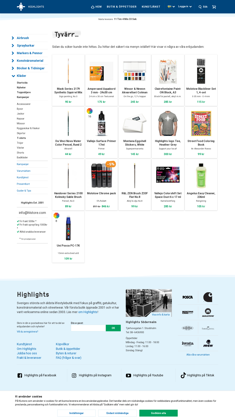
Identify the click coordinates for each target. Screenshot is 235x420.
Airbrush (23, 38)
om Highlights (87, 312)
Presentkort (23, 184)
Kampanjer (23, 164)
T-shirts (21, 138)
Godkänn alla (158, 413)
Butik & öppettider (122, 6)
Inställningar (76, 413)
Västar (20, 147)
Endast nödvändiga (117, 413)
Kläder (21, 76)
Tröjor (20, 142)
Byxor (20, 108)
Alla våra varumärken (198, 354)
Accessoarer (24, 104)
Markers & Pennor (29, 53)
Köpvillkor (62, 344)
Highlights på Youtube (148, 375)
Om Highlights (26, 349)
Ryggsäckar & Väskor (28, 128)
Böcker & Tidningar (31, 68)
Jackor (20, 113)
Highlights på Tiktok (200, 375)
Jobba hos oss (27, 353)
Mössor (21, 123)
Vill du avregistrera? (27, 331)
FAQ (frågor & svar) (68, 357)
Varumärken (23, 171)
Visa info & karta (161, 314)
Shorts (20, 152)
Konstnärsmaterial (30, 60)
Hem (98, 6)
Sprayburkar (25, 45)
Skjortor (21, 133)
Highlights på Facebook (40, 375)
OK (113, 328)
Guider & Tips (24, 190)
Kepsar (20, 118)
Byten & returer (66, 353)
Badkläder (22, 157)
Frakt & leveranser (29, 357)
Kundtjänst (151, 6)
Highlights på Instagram (95, 375)
